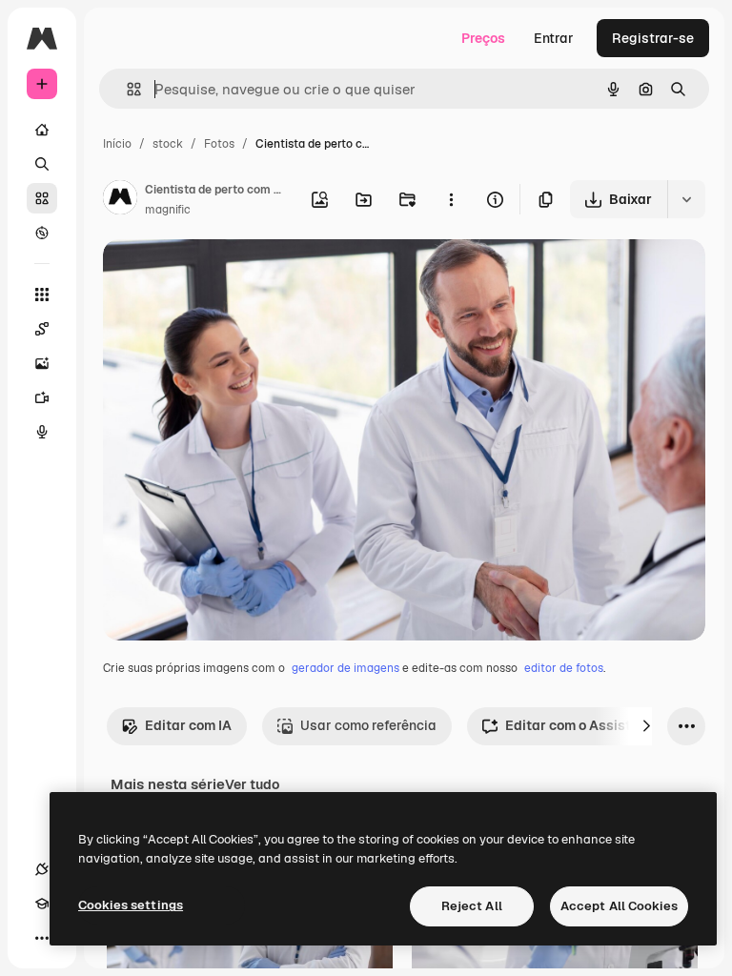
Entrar (554, 38)
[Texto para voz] (42, 432)
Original (225, 276)
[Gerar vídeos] (42, 397)
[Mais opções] (451, 199)
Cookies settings (130, 905)
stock (167, 144)
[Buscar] (42, 164)
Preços (483, 38)
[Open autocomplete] (126, 89)
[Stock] (42, 198)
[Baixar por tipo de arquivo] (686, 199)
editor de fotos (563, 668)
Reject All (471, 906)
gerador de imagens (345, 668)
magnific (168, 209)
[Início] (42, 129)
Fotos (219, 144)
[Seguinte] (646, 726)
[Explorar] (42, 232)
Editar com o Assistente (582, 725)
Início (117, 144)
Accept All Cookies (619, 906)
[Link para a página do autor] (120, 200)
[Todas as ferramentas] (42, 294)
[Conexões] (42, 869)
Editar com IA (188, 725)
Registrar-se (653, 38)
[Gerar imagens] (42, 363)
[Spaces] (42, 329)
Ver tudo (252, 784)
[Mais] (42, 938)
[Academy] (42, 903)
